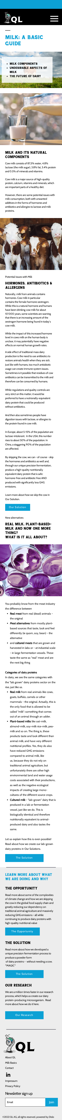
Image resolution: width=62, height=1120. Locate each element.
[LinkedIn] (8, 1075)
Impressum (11, 1080)
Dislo (51, 1116)
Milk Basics (11, 1062)
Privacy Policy (12, 1086)
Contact (9, 1068)
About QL (10, 1057)
